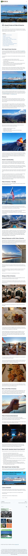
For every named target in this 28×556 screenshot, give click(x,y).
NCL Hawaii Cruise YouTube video (11, 468)
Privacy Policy (15, 554)
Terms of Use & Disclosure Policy (22, 553)
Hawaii (6, 497)
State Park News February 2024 (5, 502)
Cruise (3, 497)
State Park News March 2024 (22, 502)
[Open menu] (26, 1)
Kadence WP (17, 544)
